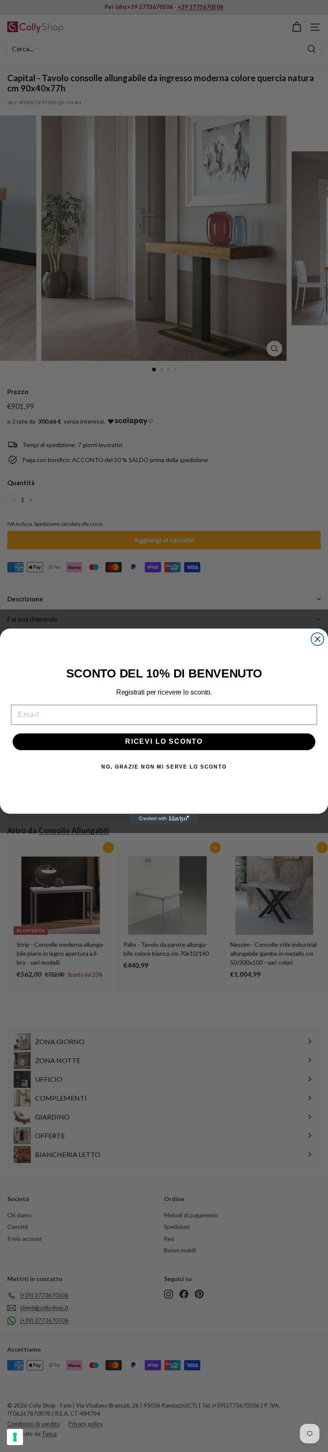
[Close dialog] (317, 639)
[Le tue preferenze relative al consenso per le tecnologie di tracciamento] (15, 1437)
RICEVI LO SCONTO (164, 741)
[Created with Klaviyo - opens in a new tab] (164, 818)
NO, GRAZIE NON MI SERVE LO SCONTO (163, 767)
